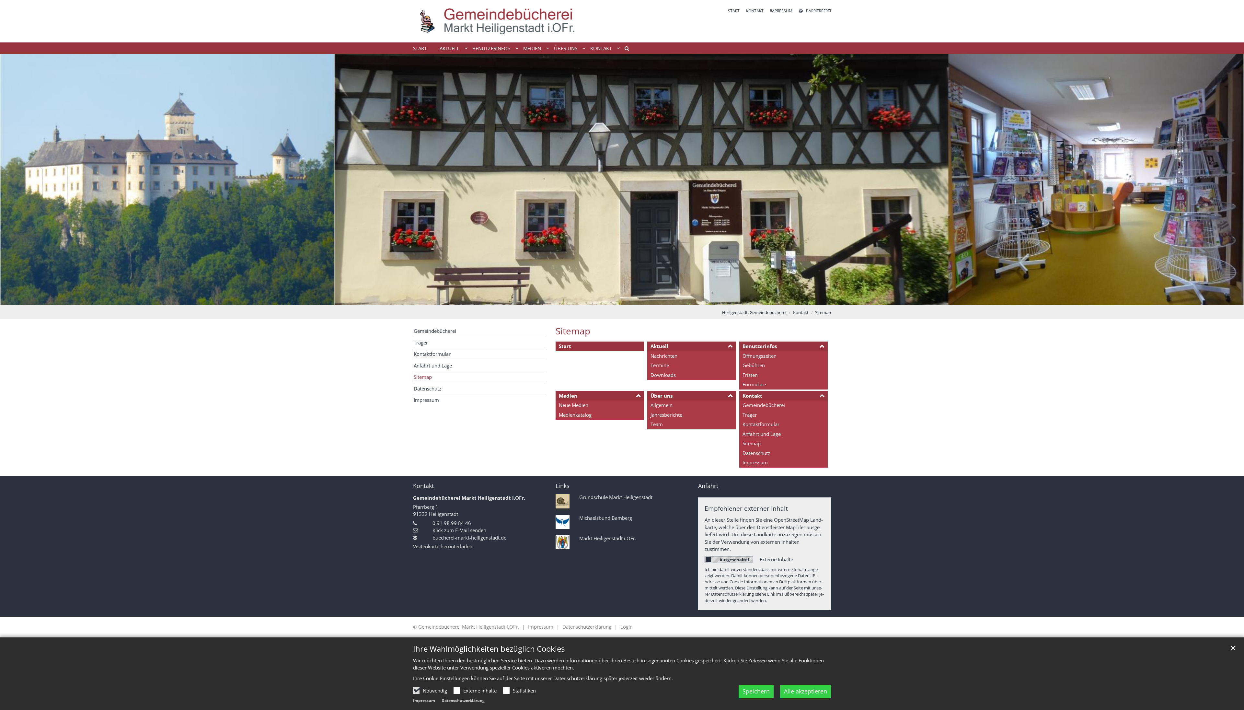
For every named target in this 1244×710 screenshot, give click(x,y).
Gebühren (754, 365)
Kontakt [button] (601, 48)
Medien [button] (532, 48)
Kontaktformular (761, 424)
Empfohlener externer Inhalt (746, 508)
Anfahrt (708, 486)
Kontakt (801, 312)
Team (657, 424)
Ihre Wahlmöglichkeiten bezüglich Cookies (489, 649)
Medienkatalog (575, 415)
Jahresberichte (666, 415)
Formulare (754, 384)
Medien (568, 395)
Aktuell (659, 346)
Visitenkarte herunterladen (442, 546)
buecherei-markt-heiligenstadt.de (469, 537)
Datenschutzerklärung (463, 700)
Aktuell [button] (449, 48)
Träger (750, 415)
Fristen (750, 375)
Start (420, 48)
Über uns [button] (565, 48)
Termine (660, 365)
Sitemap (823, 312)
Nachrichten (664, 356)
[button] (624, 49)
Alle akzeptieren (805, 691)
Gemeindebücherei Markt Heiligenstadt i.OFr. (469, 498)
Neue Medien (573, 405)
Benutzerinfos (760, 346)
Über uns (662, 395)
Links (563, 486)
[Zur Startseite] (497, 21)
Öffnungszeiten (760, 356)
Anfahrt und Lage (762, 434)
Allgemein (662, 405)
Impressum (424, 700)
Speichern (756, 691)
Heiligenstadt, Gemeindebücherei (754, 312)
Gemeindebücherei (764, 405)
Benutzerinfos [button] (491, 48)
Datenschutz (756, 453)
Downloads (663, 375)
